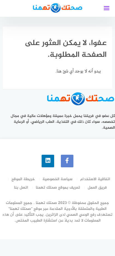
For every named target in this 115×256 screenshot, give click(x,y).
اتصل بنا (21, 187)
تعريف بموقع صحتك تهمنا (58, 187)
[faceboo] (67, 161)
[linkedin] (48, 161)
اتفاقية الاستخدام (95, 179)
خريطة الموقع (23, 179)
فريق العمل (97, 187)
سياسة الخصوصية (57, 179)
